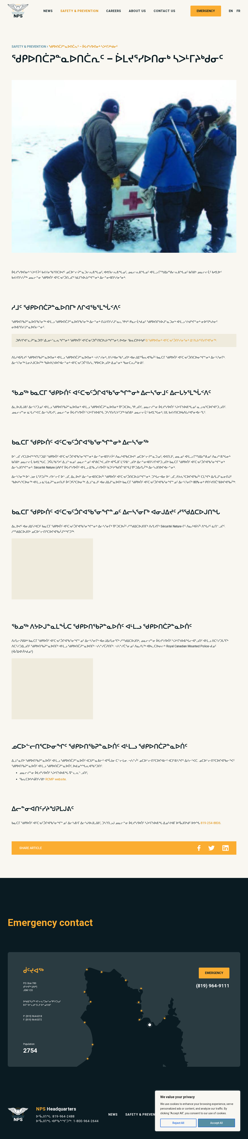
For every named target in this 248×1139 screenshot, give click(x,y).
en (231, 11)
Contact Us (164, 11)
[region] (197, 1111)
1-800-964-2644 (86, 1121)
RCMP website (55, 779)
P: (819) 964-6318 (32, 1016)
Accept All (216, 1122)
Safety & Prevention (79, 11)
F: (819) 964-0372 (32, 1019)
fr (238, 11)
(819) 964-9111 (212, 986)
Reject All (178, 1122)
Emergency (206, 11)
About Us (137, 11)
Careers (113, 11)
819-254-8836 (210, 823)
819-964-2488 (64, 1116)
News (48, 11)
